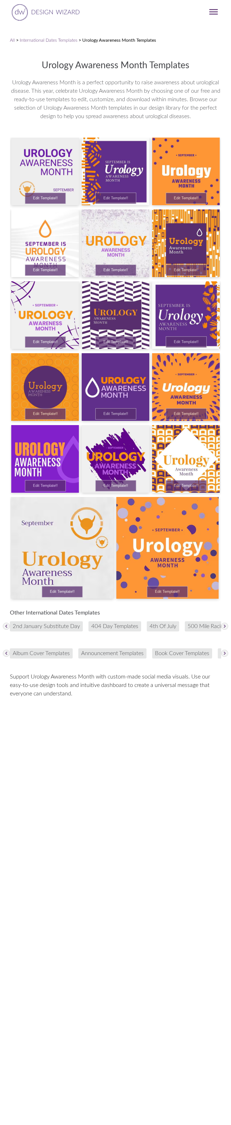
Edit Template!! (45, 198)
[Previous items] (6, 626)
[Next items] (224, 626)
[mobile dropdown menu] (213, 11)
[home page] (44, 12)
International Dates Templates (48, 40)
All (12, 40)
